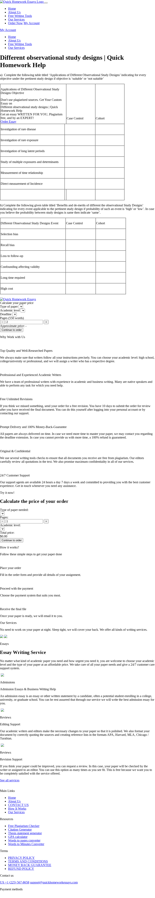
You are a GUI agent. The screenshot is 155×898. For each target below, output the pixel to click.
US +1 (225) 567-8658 (14, 882)
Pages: (4, 517)
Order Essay (8, 121)
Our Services (16, 19)
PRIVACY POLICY (21, 857)
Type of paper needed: (14, 510)
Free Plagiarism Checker (23, 826)
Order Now (15, 23)
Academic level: (10, 525)
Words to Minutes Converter (26, 844)
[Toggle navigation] (46, 2)
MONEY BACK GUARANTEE (29, 865)
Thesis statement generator (25, 833)
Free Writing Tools (20, 16)
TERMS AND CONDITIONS (28, 861)
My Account (32, 23)
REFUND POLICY (21, 868)
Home (12, 8)
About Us (14, 12)
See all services (9, 780)
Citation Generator (20, 829)
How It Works (17, 808)
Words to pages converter (24, 840)
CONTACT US (18, 805)
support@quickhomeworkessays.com (54, 882)
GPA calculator (17, 836)
